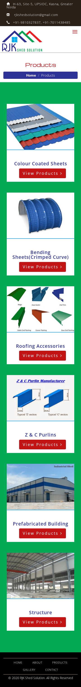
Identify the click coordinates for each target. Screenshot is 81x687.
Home (31, 75)
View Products (41, 173)
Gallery (29, 670)
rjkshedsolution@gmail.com (36, 15)
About (37, 662)
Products (60, 662)
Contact (51, 670)
